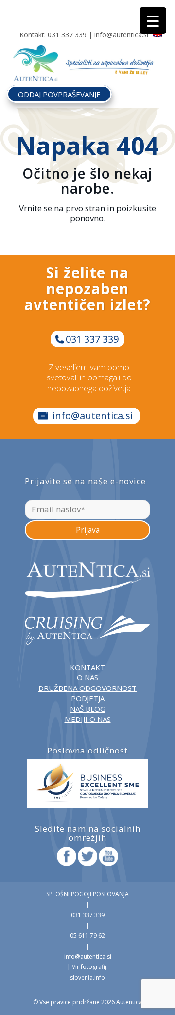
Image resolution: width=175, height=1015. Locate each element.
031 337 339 (67, 34)
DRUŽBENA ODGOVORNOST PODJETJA (87, 693)
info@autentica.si (121, 34)
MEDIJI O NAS (88, 719)
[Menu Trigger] (153, 20)
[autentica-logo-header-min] (35, 51)
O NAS (87, 677)
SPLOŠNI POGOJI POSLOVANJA (87, 894)
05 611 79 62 (87, 936)
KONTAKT (87, 667)
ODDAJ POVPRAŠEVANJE (59, 94)
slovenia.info (87, 977)
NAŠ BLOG (87, 709)
